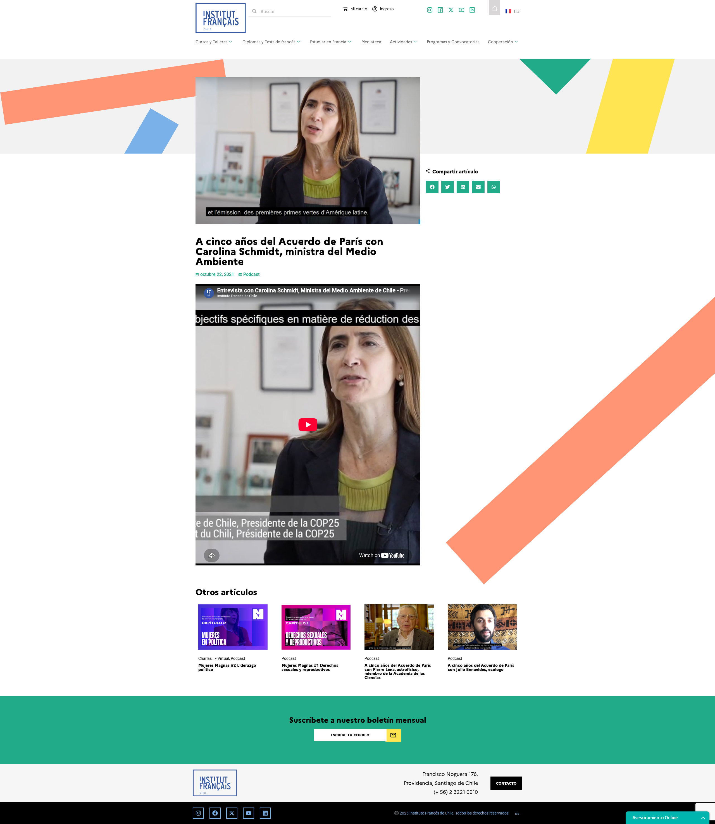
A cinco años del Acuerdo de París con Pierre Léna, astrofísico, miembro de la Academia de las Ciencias (397, 671)
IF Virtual (221, 658)
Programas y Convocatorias (453, 41)
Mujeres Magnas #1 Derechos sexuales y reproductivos (310, 667)
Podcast (251, 274)
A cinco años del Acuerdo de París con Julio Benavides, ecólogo (481, 667)
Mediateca (371, 41)
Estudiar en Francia (328, 41)
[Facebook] (215, 813)
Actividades (401, 41)
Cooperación (500, 41)
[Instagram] (198, 813)
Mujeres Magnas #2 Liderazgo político (227, 667)
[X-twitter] (451, 10)
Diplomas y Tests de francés (268, 41)
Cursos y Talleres (211, 41)
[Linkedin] (265, 813)
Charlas (205, 658)
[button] (432, 187)
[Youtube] (248, 813)
